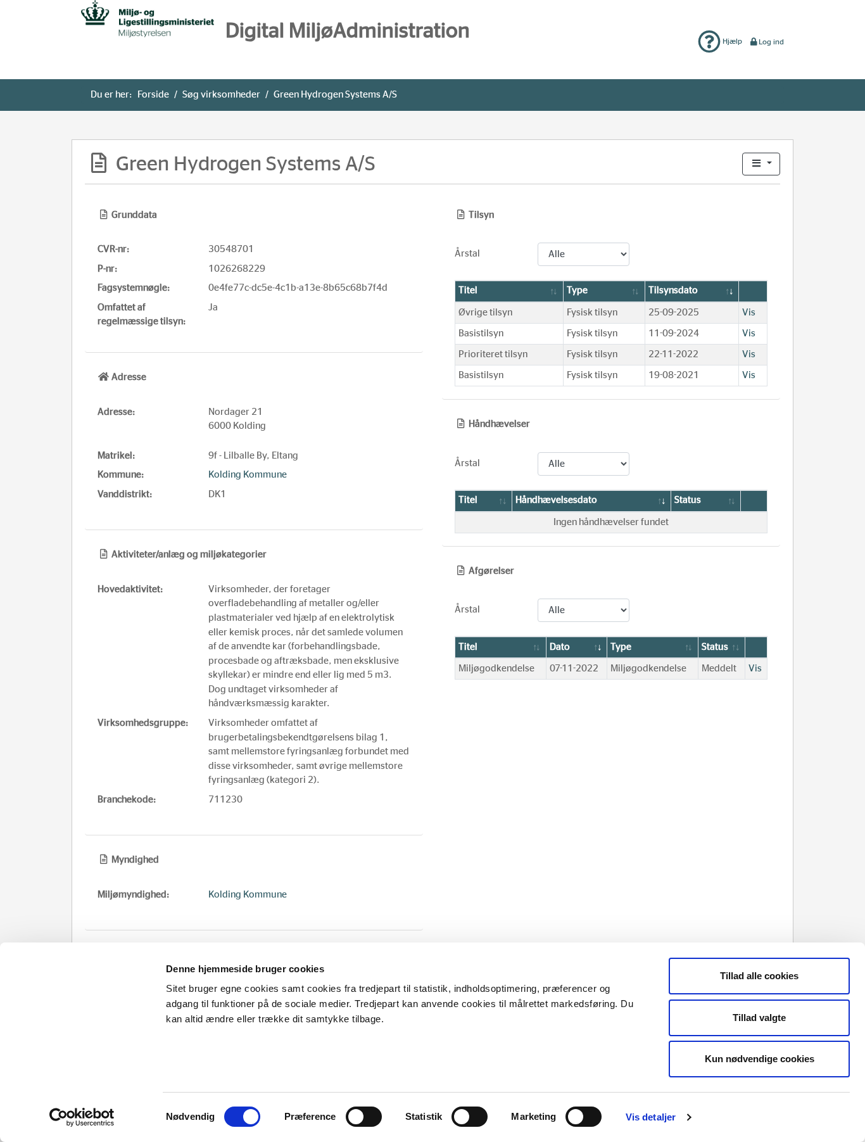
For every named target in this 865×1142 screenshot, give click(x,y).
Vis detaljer (651, 1117)
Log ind (771, 42)
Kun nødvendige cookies (759, 1058)
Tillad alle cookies (759, 975)
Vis (748, 312)
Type (577, 290)
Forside (153, 94)
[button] (761, 164)
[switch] (364, 1117)
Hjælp (731, 41)
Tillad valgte (759, 1017)
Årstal (467, 253)
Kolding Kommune (247, 474)
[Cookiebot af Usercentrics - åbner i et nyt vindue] (82, 1117)
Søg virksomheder (221, 94)
